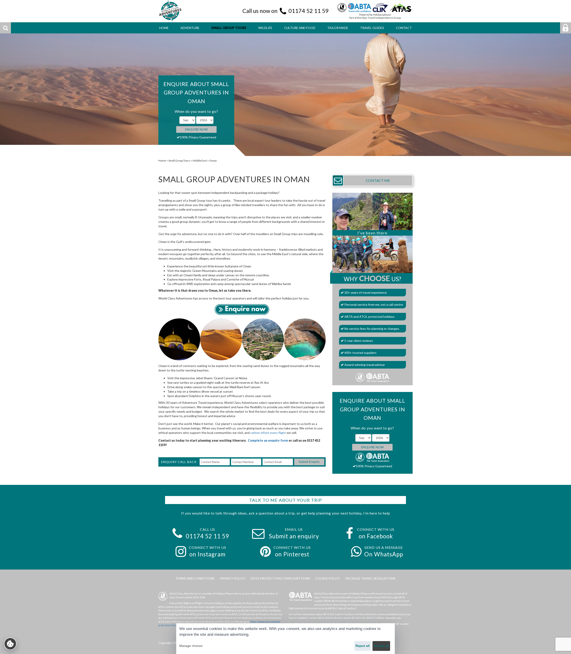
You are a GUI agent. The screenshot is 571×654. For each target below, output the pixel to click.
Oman (213, 160)
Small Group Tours (179, 160)
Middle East (200, 160)
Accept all (381, 646)
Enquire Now (196, 129)
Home (162, 160)
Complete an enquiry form (268, 440)
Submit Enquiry (309, 461)
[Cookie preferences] (10, 644)
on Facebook (376, 536)
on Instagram (207, 554)
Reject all (363, 646)
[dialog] (285, 638)
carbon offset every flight (268, 433)
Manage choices (191, 646)
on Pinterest (292, 554)
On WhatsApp (383, 554)
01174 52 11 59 (308, 10)
